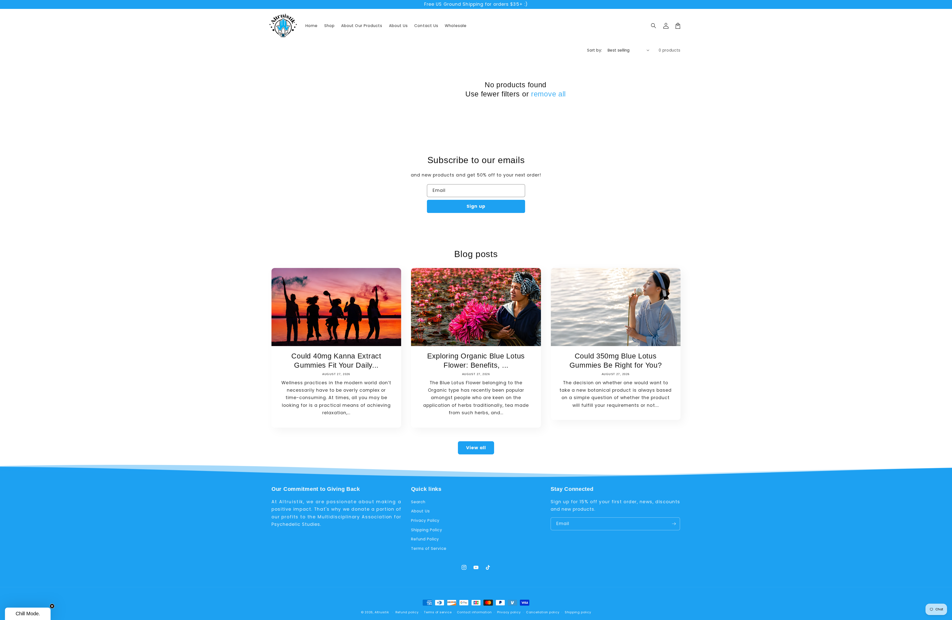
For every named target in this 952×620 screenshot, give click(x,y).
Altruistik (382, 612)
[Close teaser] (52, 606)
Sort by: (594, 50)
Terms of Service (428, 548)
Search (418, 501)
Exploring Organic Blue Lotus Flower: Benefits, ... (476, 360)
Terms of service (437, 612)
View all (476, 448)
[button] (654, 26)
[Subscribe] (674, 523)
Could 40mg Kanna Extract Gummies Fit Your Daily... (336, 360)
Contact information (474, 612)
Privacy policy (509, 612)
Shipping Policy (426, 529)
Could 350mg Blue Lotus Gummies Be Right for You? (615, 360)
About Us (420, 511)
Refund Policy (425, 539)
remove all (548, 94)
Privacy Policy (425, 520)
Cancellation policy (543, 612)
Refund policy (407, 612)
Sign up (476, 206)
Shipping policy (578, 612)
